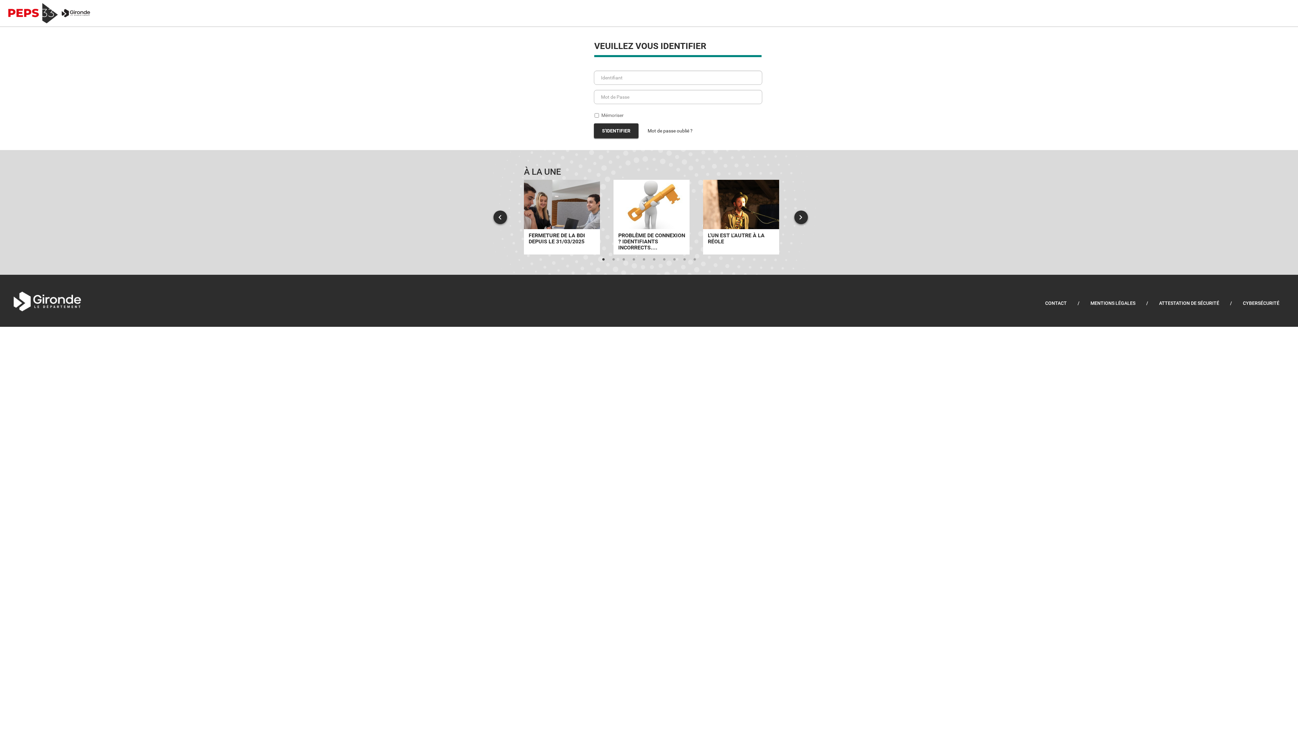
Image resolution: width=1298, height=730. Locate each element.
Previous (500, 217)
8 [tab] (674, 259)
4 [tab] (633, 259)
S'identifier (616, 130)
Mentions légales (1112, 303)
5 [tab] (644, 259)
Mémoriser (612, 115)
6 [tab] (654, 259)
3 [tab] (623, 259)
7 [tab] (664, 259)
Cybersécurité (1261, 303)
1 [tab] (603, 259)
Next (801, 217)
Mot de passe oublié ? (670, 130)
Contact (1056, 303)
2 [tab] (613, 259)
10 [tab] (694, 259)
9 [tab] (684, 259)
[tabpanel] (562, 217)
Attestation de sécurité (1189, 303)
